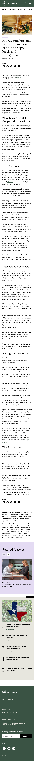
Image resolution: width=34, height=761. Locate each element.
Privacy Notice (7, 709)
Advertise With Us (8, 702)
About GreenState (8, 699)
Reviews (30, 9)
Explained (12, 9)
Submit (25, 736)
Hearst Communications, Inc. (13, 755)
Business (5, 37)
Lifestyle (21, 9)
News (4, 9)
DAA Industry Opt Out (9, 719)
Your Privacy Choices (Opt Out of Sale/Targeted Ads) (14, 724)
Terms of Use (6, 706)
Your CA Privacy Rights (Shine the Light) (15, 716)
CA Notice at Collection (10, 712)
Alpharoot (19, 78)
